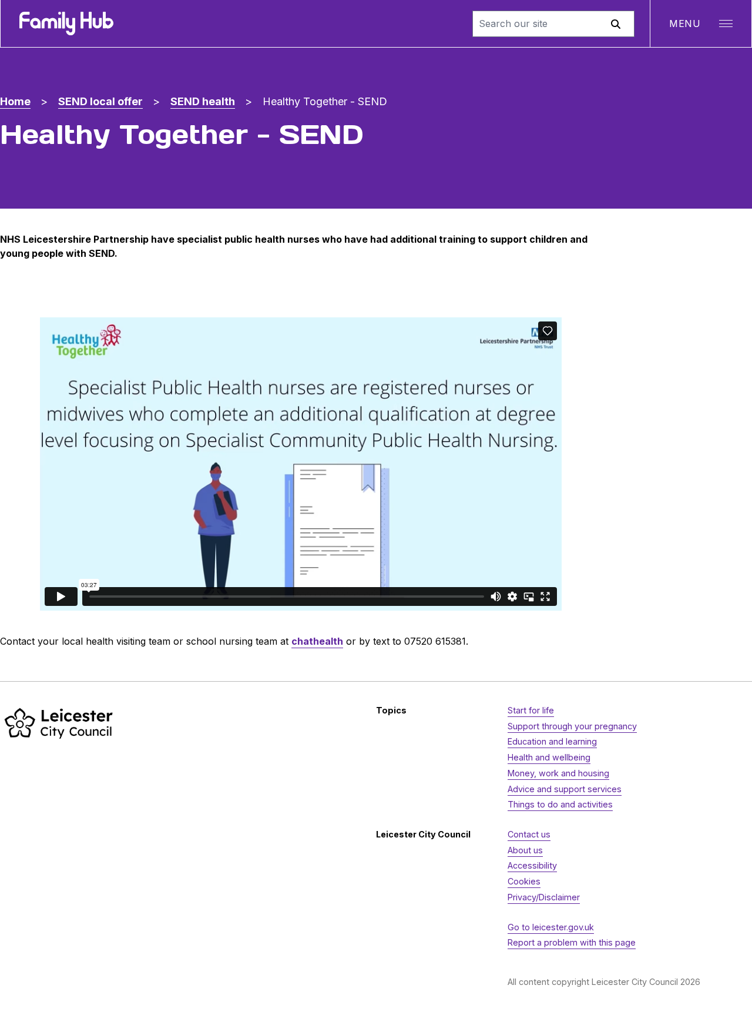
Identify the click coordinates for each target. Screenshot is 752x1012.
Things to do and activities (560, 804)
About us (525, 850)
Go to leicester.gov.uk (551, 927)
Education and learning (552, 741)
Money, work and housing (558, 773)
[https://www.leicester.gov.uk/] (59, 723)
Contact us (529, 834)
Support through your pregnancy (572, 726)
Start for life (531, 710)
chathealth (317, 641)
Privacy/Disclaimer (544, 897)
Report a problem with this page (572, 942)
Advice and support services (565, 789)
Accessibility (532, 865)
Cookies (524, 881)
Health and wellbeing (549, 757)
